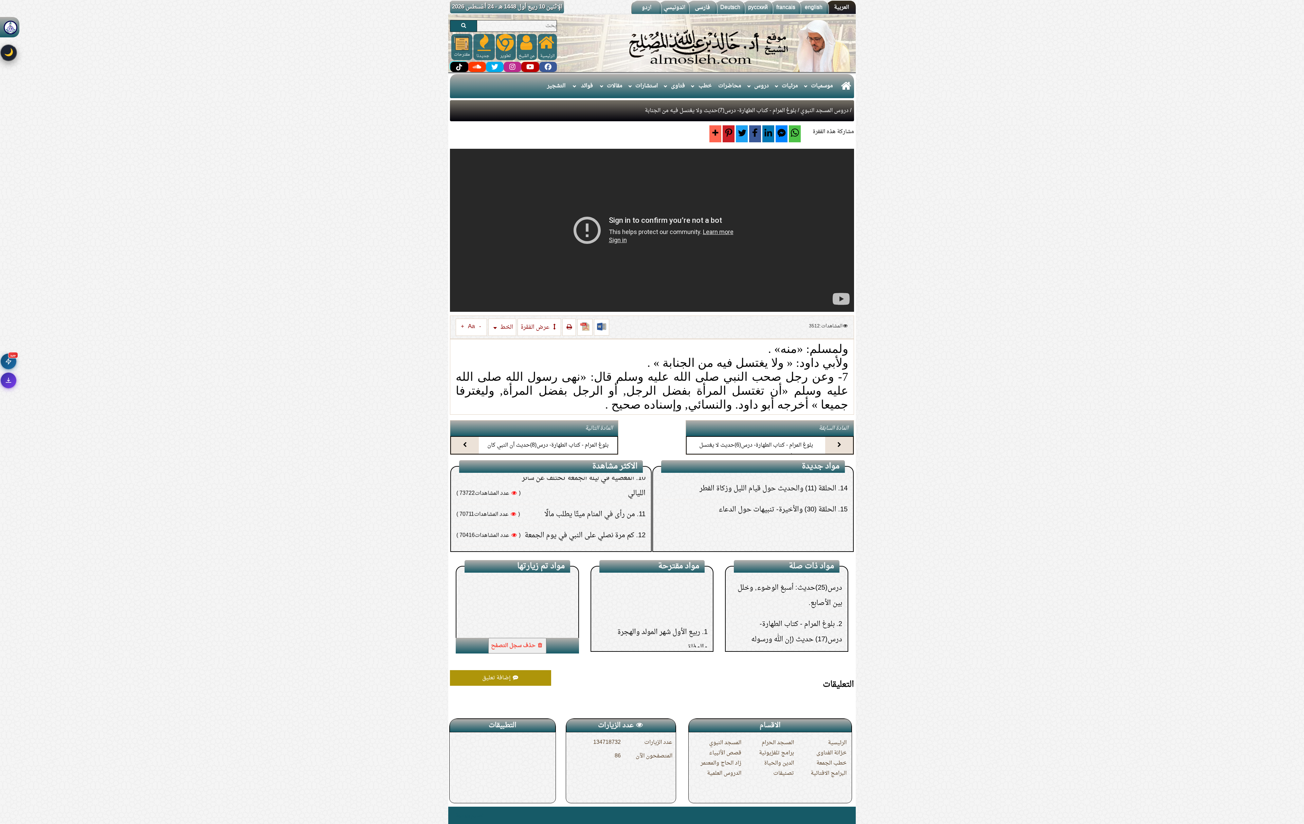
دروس (761, 86)
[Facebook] (755, 133)
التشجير (556, 86)
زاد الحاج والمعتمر (721, 763)
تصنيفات (783, 773)
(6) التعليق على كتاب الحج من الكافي (787, 518)
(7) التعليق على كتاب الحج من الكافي (787, 497)
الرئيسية (837, 743)
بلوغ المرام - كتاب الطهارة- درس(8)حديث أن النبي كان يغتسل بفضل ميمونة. (548, 451)
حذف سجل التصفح (514, 646)
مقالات (614, 86)
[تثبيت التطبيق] (8, 380)
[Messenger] (781, 133)
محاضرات (729, 86)
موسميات (822, 86)
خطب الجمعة (831, 763)
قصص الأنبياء (725, 753)
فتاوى (678, 86)
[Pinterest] (729, 133)
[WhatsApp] (795, 133)
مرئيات (790, 86)
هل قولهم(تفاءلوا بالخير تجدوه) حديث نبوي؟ (574, 544)
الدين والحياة (779, 763)
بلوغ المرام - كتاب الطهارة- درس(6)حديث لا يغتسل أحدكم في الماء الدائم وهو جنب (756, 451)
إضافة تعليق (497, 678)
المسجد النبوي (725, 743)
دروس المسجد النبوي (824, 111)
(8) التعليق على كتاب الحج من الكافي (787, 476)
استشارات (646, 86)
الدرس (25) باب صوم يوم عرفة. (654, 637)
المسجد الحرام (778, 743)
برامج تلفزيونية (776, 753)
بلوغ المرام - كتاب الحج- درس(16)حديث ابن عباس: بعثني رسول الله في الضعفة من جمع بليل (793, 602)
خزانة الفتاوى (831, 753)
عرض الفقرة (536, 327)
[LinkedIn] (768, 133)
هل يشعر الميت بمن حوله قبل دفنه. (588, 523)
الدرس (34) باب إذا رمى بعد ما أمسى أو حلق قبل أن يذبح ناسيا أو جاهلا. (658, 601)
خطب (705, 86)
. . (452, 815)
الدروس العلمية (724, 773)
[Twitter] (742, 133)
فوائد (587, 86)
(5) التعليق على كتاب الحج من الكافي (787, 539)
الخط (506, 327)
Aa (471, 327)
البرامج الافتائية (829, 773)
